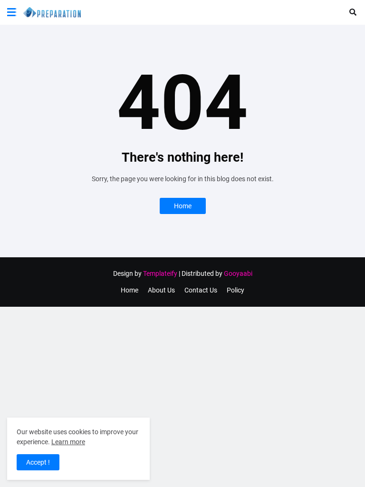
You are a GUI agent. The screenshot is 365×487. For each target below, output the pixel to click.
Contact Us (200, 290)
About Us (161, 290)
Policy (235, 290)
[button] (11, 12)
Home (183, 206)
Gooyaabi (238, 273)
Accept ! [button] (38, 462)
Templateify (160, 273)
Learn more (68, 442)
